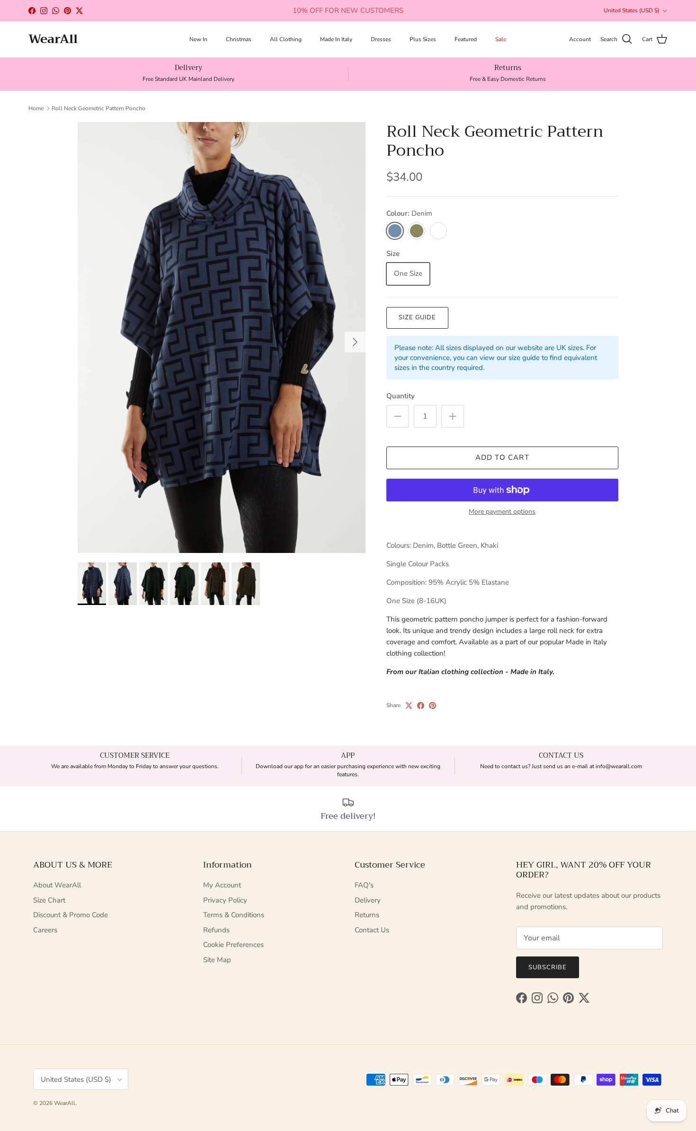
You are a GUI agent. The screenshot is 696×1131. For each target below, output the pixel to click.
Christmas (238, 39)
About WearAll (57, 885)
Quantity (400, 396)
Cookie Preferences (233, 944)
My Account (222, 885)
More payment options (502, 512)
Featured (466, 39)
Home (36, 108)
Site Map (217, 959)
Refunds (216, 930)
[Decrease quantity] (397, 416)
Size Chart (49, 900)
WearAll (64, 1103)
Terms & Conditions (233, 915)
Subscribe (547, 967)
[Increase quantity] (452, 416)
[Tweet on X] (408, 705)
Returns (367, 915)
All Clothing (286, 39)
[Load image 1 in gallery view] (222, 337)
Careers (45, 930)
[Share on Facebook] (420, 705)
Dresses (381, 39)
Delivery (368, 900)
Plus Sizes (423, 39)
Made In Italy (336, 39)
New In (198, 39)
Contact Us (372, 930)
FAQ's (364, 885)
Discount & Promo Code (70, 915)
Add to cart (502, 457)
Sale (500, 39)
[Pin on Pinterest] (432, 705)
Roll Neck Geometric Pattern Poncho (98, 108)
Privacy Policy (225, 900)
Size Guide (417, 317)
